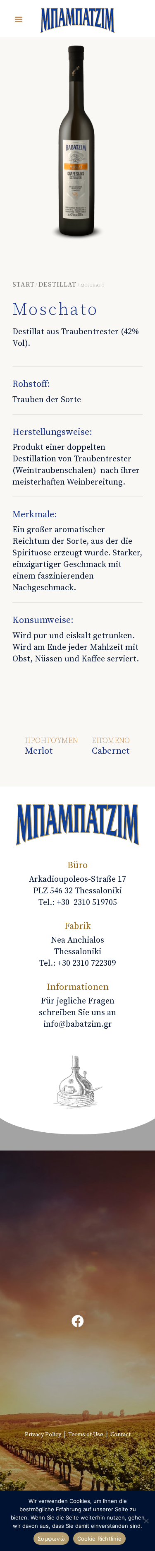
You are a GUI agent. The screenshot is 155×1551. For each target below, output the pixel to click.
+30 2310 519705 (87, 902)
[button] (18, 19)
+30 (86, 963)
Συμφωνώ (51, 1538)
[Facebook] (77, 1321)
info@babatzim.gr (77, 1024)
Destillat (57, 284)
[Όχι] (146, 1525)
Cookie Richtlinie (99, 1538)
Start (23, 284)
